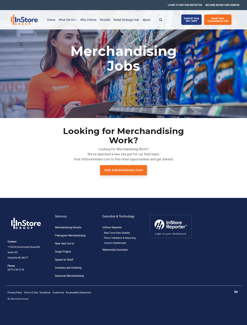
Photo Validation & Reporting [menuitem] (120, 238)
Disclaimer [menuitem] (45, 292)
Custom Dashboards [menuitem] (115, 243)
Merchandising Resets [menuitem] (68, 227)
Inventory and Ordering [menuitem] (68, 267)
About (146, 20)
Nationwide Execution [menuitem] (115, 249)
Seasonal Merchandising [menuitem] (69, 275)
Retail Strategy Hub (126, 20)
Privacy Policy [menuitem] (15, 292)
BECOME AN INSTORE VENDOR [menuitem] (222, 5)
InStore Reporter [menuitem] (112, 227)
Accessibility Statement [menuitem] (78, 292)
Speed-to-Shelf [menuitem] (64, 259)
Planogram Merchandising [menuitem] (70, 235)
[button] (236, 291)
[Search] (161, 20)
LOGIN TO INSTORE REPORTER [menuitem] (185, 5)
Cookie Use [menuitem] (58, 292)
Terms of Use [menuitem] (31, 292)
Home (51, 20)
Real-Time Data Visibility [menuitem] (117, 233)
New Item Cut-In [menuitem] (64, 243)
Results (105, 20)
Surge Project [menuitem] (63, 251)
